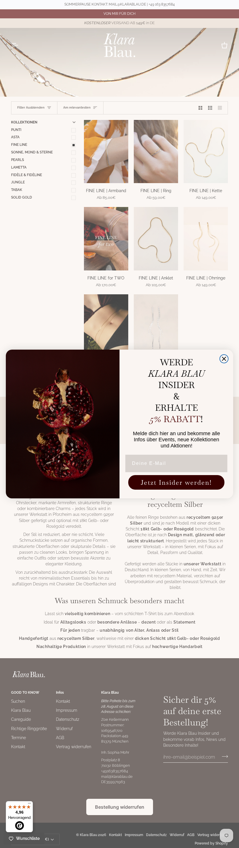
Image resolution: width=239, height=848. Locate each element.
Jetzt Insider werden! (176, 482)
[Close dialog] (224, 359)
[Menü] (29, 804)
